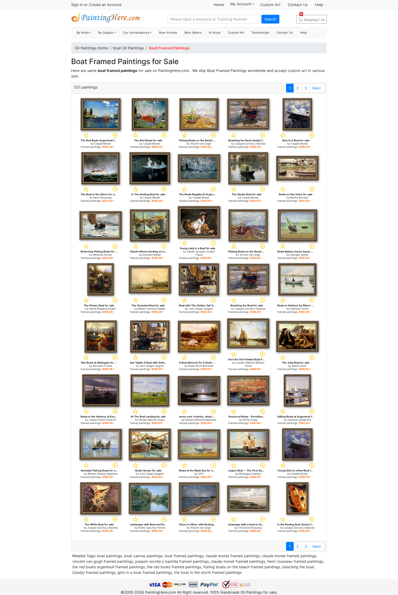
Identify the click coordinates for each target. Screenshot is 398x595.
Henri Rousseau (102, 197)
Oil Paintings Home (91, 48)
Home (219, 4)
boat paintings (109, 556)
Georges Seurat (299, 254)
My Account (240, 4)
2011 (201, 473)
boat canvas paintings (143, 556)
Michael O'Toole (102, 365)
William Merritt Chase (151, 419)
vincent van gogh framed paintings (102, 561)
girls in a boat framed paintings (144, 572)
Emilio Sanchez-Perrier (151, 527)
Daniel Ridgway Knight (102, 308)
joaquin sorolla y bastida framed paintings (172, 561)
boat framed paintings (184, 556)
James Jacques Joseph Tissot (201, 253)
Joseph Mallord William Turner (250, 364)
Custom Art (270, 4)
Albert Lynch (299, 365)
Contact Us (298, 4)
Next (317, 88)
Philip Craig (250, 419)
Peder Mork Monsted (200, 365)
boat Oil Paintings (128, 48)
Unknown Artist (299, 308)
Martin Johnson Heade (151, 308)
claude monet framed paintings (232, 556)
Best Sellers (193, 32)
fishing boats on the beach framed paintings (241, 567)
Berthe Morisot (299, 197)
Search (270, 19)
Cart (313, 18)
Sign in (77, 4)
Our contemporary (136, 32)
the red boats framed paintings (174, 567)
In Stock (214, 32)
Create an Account (105, 4)
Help (319, 4)
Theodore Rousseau (250, 527)
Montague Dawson (250, 473)
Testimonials (260, 32)
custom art (297, 70)
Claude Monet (102, 143)
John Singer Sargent (201, 308)
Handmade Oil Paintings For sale (105, 18)
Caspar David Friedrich (102, 419)
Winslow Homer (102, 254)
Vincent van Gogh (200, 143)
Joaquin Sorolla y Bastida (250, 143)
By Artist (83, 32)
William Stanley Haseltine (102, 473)
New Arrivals (168, 32)
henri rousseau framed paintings (295, 561)
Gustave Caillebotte (299, 419)
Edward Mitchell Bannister (201, 419)
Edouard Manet (152, 254)
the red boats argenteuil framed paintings (108, 567)
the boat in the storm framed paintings (208, 572)
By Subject (106, 32)
